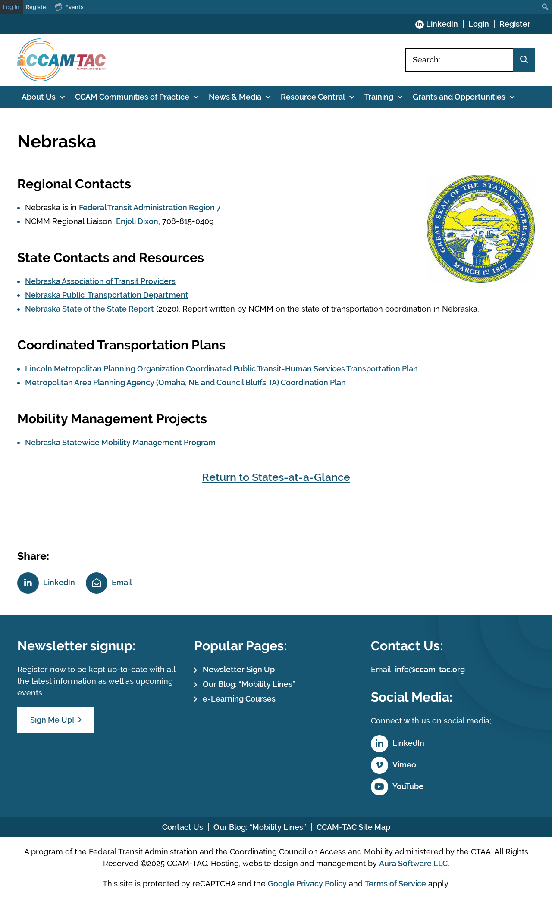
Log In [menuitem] (11, 6)
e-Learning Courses (239, 698)
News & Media (235, 96)
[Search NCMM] (524, 60)
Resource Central (313, 96)
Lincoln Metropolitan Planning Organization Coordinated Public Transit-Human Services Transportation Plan (221, 368)
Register (514, 23)
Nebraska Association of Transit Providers (100, 281)
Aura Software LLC (413, 863)
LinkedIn (442, 23)
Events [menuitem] (74, 6)
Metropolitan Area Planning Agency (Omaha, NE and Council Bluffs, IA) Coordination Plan (185, 382)
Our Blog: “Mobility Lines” (249, 684)
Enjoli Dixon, (138, 221)
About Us (39, 96)
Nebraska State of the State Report (89, 308)
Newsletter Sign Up (239, 669)
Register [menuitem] (37, 6)
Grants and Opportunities (459, 96)
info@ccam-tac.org (430, 669)
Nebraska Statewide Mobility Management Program (120, 442)
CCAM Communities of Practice (132, 96)
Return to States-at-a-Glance (276, 477)
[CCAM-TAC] (61, 59)
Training (378, 96)
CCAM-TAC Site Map (353, 827)
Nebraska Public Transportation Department (106, 294)
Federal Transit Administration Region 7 (150, 207)
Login (478, 23)
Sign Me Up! (52, 719)
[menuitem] (545, 7)
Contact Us (182, 827)
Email (122, 582)
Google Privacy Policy (307, 883)
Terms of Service (395, 883)
